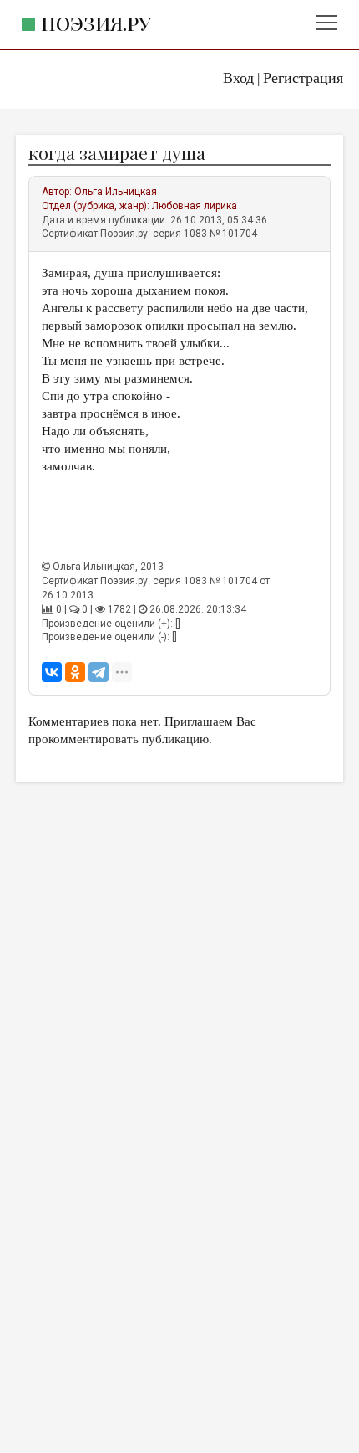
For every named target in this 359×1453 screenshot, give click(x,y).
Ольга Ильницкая (115, 192)
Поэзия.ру (96, 23)
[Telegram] (98, 672)
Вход (238, 77)
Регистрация (303, 77)
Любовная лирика (194, 206)
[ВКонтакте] (52, 672)
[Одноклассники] (75, 672)
